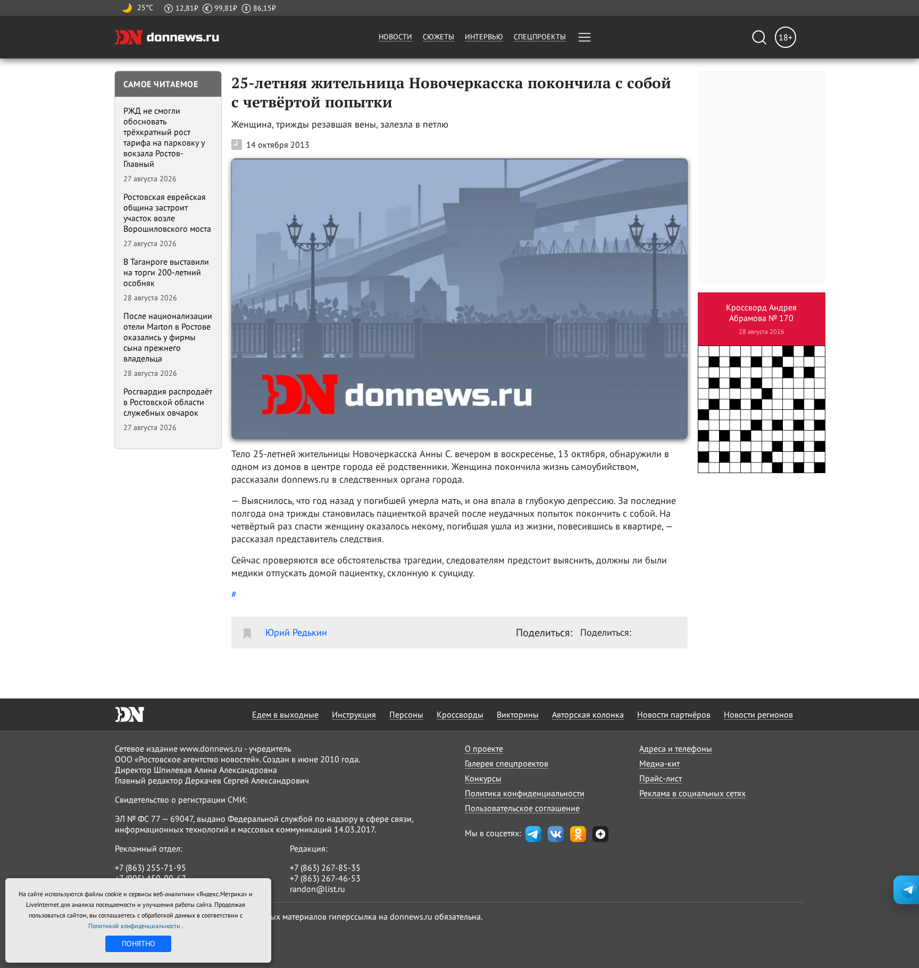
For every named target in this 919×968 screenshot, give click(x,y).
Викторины (518, 714)
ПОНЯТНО (138, 943)
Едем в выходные (285, 714)
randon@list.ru (317, 888)
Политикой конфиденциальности (135, 926)
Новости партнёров (674, 714)
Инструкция (354, 714)
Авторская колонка (588, 714)
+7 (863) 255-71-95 (150, 867)
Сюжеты (438, 36)
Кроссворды (460, 714)
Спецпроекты (540, 36)
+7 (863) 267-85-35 (325, 867)
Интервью (484, 36)
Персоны (406, 714)
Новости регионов (758, 714)
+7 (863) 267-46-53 (325, 878)
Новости (395, 36)
